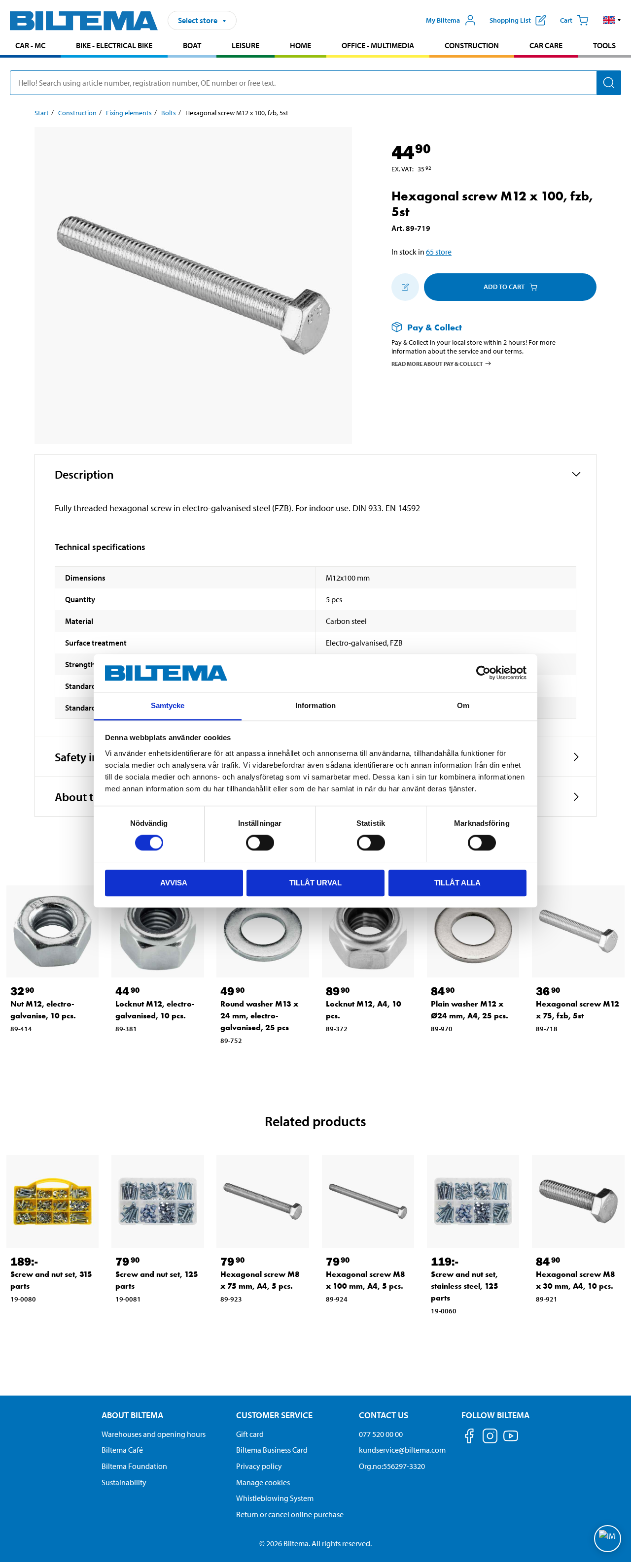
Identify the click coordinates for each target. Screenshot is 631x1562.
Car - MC (30, 45)
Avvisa (173, 883)
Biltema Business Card (272, 1450)
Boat (192, 45)
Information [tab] (315, 705)
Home (300, 45)
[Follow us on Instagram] (490, 1437)
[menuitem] (30, 46)
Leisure (245, 45)
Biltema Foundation (134, 1466)
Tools (604, 45)
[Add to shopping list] (405, 287)
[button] (612, 20)
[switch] (260, 842)
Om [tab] (463, 705)
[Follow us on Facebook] (469, 1437)
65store (439, 252)
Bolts (168, 112)
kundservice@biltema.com (402, 1450)
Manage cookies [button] (263, 1482)
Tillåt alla (457, 883)
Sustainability (124, 1482)
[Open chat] (608, 1539)
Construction (472, 45)
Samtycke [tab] (168, 705)
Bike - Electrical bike (114, 45)
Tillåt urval (315, 883)
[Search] (608, 82)
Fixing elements (129, 112)
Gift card (250, 1434)
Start (42, 112)
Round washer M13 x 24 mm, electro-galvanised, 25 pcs (259, 1016)
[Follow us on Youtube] (511, 1440)
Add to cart (504, 286)
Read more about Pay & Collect (437, 363)
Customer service (274, 1415)
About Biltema (132, 1415)
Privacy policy (259, 1466)
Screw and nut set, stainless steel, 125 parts (464, 1286)
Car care (545, 45)
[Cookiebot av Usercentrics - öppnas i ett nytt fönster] (483, 673)
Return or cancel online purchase (290, 1514)
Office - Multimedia (378, 45)
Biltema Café (122, 1450)
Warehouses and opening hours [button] (154, 1434)
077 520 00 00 (381, 1434)
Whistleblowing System (275, 1498)
